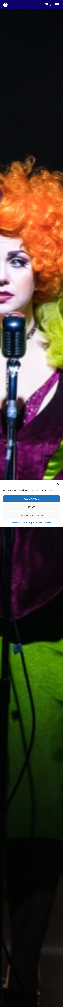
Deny (31, 507)
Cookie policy (18, 523)
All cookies (31, 498)
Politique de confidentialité (38, 523)
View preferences (31, 515)
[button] (58, 484)
